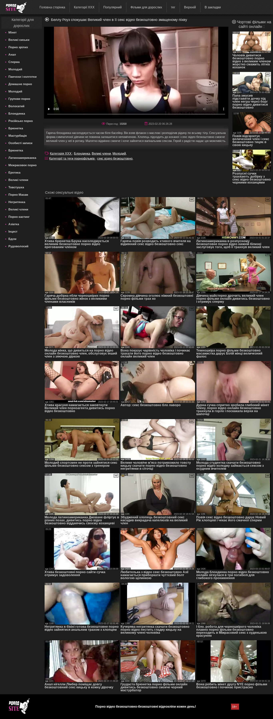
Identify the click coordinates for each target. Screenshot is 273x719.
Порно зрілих (18, 47)
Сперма (14, 62)
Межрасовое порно (22, 165)
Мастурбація (17, 135)
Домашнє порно (20, 84)
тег (173, 7)
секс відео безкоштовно (115, 158)
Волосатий (16, 106)
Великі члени (18, 180)
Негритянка (16, 202)
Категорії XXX (84, 7)
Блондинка (16, 113)
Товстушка (16, 187)
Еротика (14, 172)
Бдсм (12, 239)
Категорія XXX (61, 153)
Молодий (15, 69)
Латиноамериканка (22, 157)
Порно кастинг (19, 216)
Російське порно (20, 121)
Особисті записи (20, 143)
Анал (12, 54)
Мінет (12, 32)
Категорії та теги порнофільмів (72, 158)
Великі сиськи (18, 39)
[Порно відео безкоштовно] (13, 7)
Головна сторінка (52, 7)
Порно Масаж (18, 194)
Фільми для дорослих (146, 7)
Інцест (12, 231)
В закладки (213, 7)
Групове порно (19, 98)
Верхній (190, 7)
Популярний (112, 7)
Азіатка (13, 224)
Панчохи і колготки (22, 76)
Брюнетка (15, 128)
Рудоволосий (18, 246)
